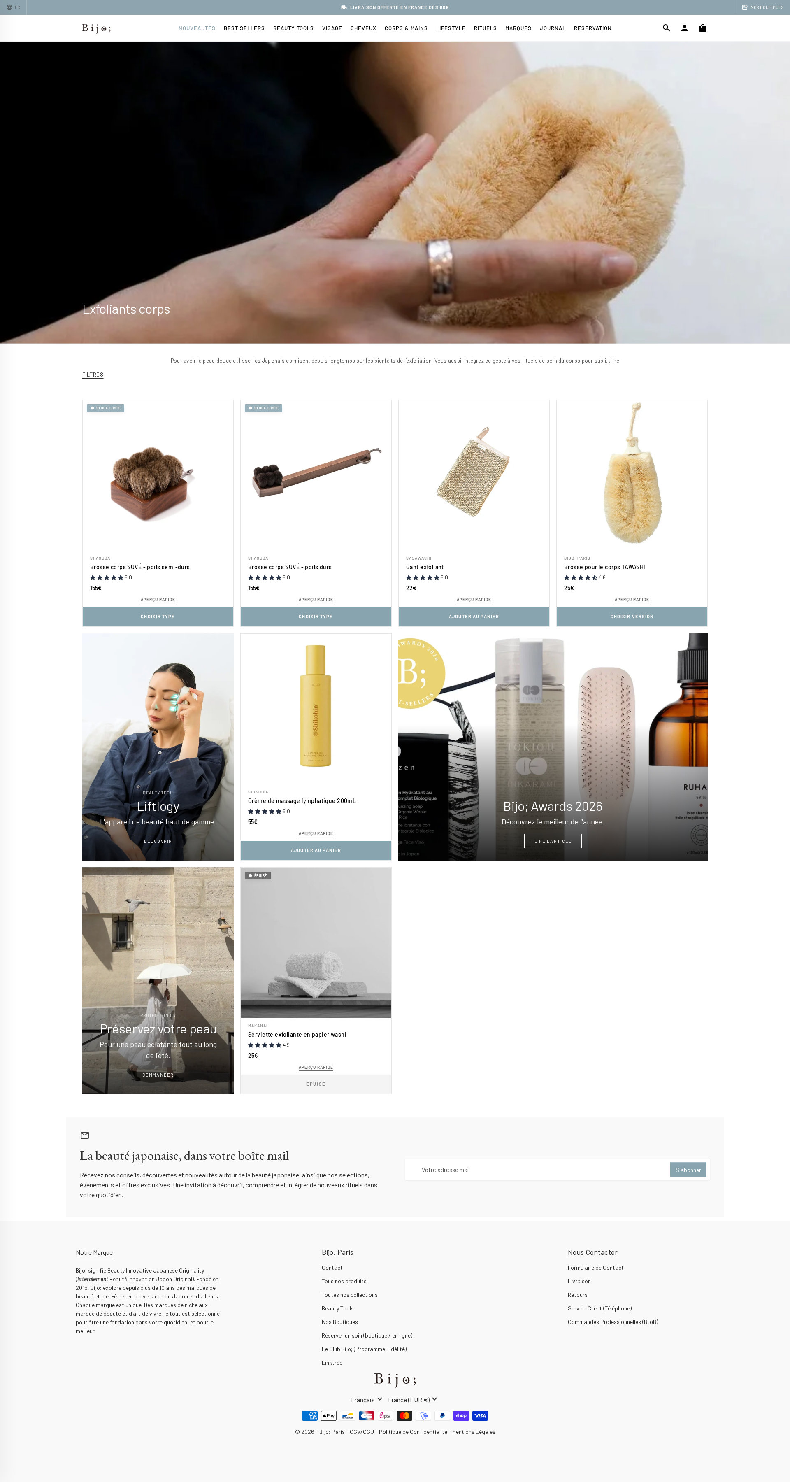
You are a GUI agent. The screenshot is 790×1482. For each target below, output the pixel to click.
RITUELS (485, 28)
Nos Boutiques (340, 1321)
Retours (578, 1294)
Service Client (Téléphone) (600, 1308)
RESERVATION (593, 28)
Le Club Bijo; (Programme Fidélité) (364, 1348)
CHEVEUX (363, 28)
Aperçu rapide (158, 599)
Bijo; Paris (577, 558)
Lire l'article (553, 841)
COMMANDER (158, 1074)
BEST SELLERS (244, 28)
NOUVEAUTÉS (197, 28)
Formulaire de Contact (596, 1267)
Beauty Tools (338, 1308)
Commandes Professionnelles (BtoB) (613, 1321)
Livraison (579, 1280)
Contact (332, 1267)
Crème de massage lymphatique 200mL (302, 800)
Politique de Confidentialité (413, 1431)
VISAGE (332, 28)
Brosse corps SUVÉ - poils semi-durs (140, 566)
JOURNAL (553, 28)
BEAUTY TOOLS (293, 28)
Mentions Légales (473, 1431)
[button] (107, 577)
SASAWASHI (419, 558)
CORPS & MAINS (406, 28)
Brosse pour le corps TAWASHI (605, 566)
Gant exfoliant (425, 566)
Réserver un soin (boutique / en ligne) (367, 1335)
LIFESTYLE (451, 28)
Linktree (332, 1362)
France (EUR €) (413, 1399)
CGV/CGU (362, 1431)
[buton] (368, 1399)
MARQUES (518, 28)
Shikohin (258, 791)
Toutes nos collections (350, 1294)
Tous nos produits (344, 1280)
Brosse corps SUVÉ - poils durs (290, 566)
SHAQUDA (100, 558)
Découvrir (158, 841)
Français (368, 1399)
